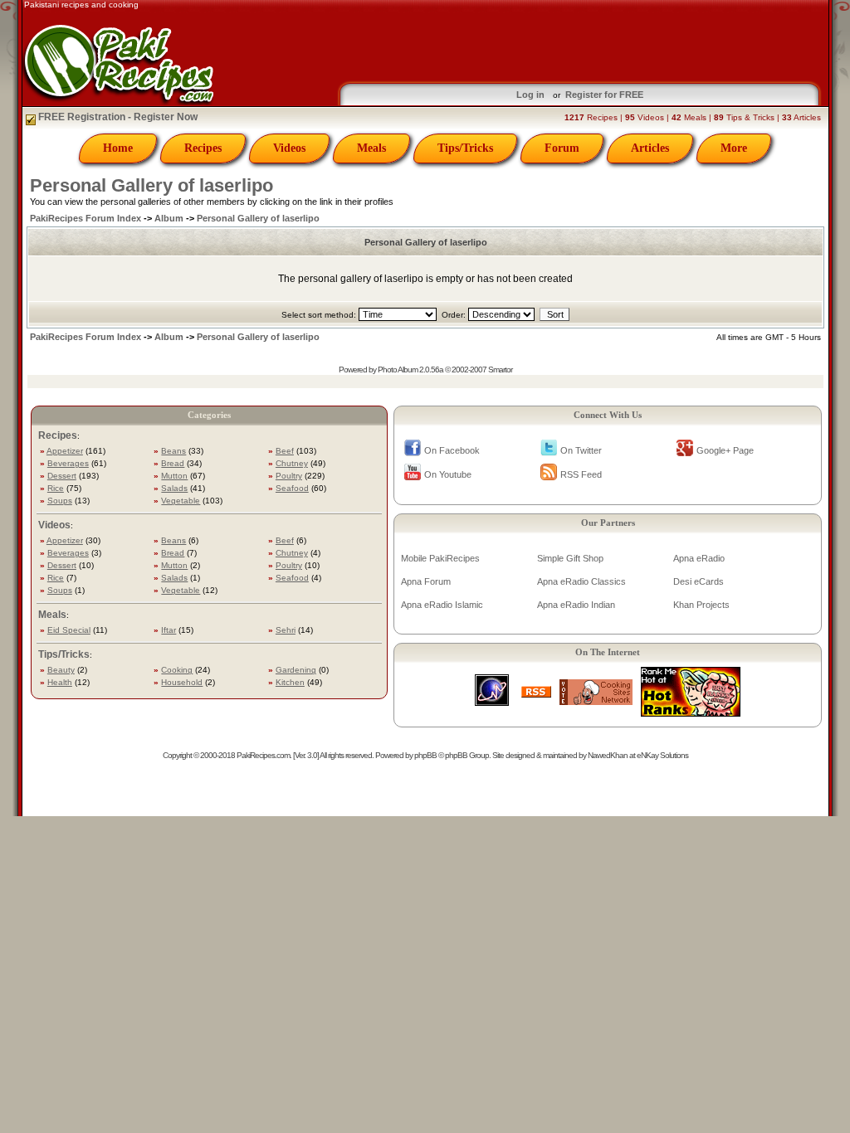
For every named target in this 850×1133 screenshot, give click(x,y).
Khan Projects (701, 605)
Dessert (61, 475)
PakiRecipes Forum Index (85, 218)
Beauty (61, 669)
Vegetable (180, 500)
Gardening (296, 669)
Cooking (177, 669)
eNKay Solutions (662, 755)
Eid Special (68, 630)
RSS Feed (581, 474)
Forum (562, 148)
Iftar (168, 630)
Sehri (286, 630)
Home (118, 148)
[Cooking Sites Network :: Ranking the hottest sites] (596, 700)
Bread (172, 463)
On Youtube (447, 474)
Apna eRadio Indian (576, 605)
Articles (650, 148)
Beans (173, 450)
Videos (289, 148)
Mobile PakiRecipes (440, 558)
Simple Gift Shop (570, 558)
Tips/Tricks (465, 148)
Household (182, 682)
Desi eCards (698, 581)
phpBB (425, 755)
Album (168, 218)
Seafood (292, 488)
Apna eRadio (699, 558)
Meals (371, 148)
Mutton (174, 475)
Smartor (500, 369)
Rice (55, 488)
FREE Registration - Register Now (117, 117)
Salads (174, 488)
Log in (530, 95)
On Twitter (581, 450)
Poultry (289, 475)
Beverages (68, 463)
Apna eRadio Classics (581, 581)
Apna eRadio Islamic (442, 605)
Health (59, 682)
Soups (59, 500)
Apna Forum (426, 581)
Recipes (203, 148)
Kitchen (290, 682)
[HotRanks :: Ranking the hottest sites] (690, 712)
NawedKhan (608, 755)
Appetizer (64, 450)
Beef (285, 450)
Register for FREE (604, 95)
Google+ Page (725, 450)
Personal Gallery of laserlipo (151, 185)
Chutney (292, 463)
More (734, 148)
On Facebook (452, 450)
